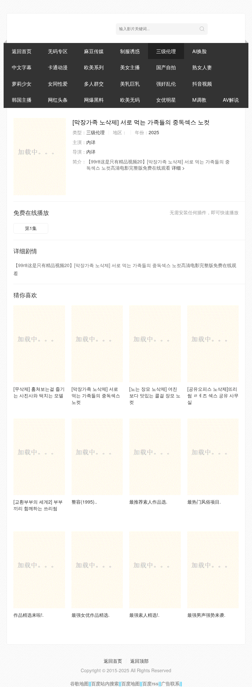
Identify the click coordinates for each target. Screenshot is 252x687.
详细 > (178, 167)
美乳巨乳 (130, 83)
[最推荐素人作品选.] (155, 456)
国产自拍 (166, 67)
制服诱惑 (130, 51)
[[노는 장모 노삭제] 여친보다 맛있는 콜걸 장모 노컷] (155, 343)
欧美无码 (130, 99)
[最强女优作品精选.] (97, 569)
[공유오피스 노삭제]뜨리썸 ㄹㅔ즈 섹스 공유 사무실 (213, 395)
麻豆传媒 (94, 51)
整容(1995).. (84, 501)
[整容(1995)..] (97, 456)
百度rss (150, 683)
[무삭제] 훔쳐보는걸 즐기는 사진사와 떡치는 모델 (39, 392)
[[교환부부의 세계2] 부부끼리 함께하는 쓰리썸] (39, 456)
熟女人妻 (202, 67)
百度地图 (130, 683)
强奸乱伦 (166, 83)
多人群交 (94, 83)
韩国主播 (22, 99)
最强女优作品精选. (91, 615)
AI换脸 (199, 51)
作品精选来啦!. (28, 615)
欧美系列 (94, 67)
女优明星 (166, 99)
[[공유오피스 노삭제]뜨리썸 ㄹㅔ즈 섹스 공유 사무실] (213, 343)
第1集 (31, 228)
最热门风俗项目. (204, 501)
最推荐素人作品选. (148, 501)
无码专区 (58, 51)
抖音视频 (202, 83)
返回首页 (22, 51)
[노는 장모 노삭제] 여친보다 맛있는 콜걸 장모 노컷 (154, 395)
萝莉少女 (22, 83)
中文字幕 (22, 67)
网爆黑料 (94, 99)
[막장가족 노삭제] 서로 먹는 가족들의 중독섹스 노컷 (96, 395)
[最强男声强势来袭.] (213, 569)
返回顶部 (139, 660)
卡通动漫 (58, 67)
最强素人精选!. (144, 615)
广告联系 (170, 683)
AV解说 (231, 99)
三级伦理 (166, 51)
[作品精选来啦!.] (39, 569)
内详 (90, 142)
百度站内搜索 (105, 683)
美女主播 (130, 67)
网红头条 (58, 99)
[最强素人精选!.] (155, 569)
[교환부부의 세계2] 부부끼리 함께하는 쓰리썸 (38, 504)
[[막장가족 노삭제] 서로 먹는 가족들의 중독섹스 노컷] (39, 156)
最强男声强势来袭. (206, 615)
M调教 (199, 99)
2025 (154, 132)
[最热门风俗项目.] (213, 456)
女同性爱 (58, 83)
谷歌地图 (79, 683)
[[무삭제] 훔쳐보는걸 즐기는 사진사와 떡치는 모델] (39, 343)
